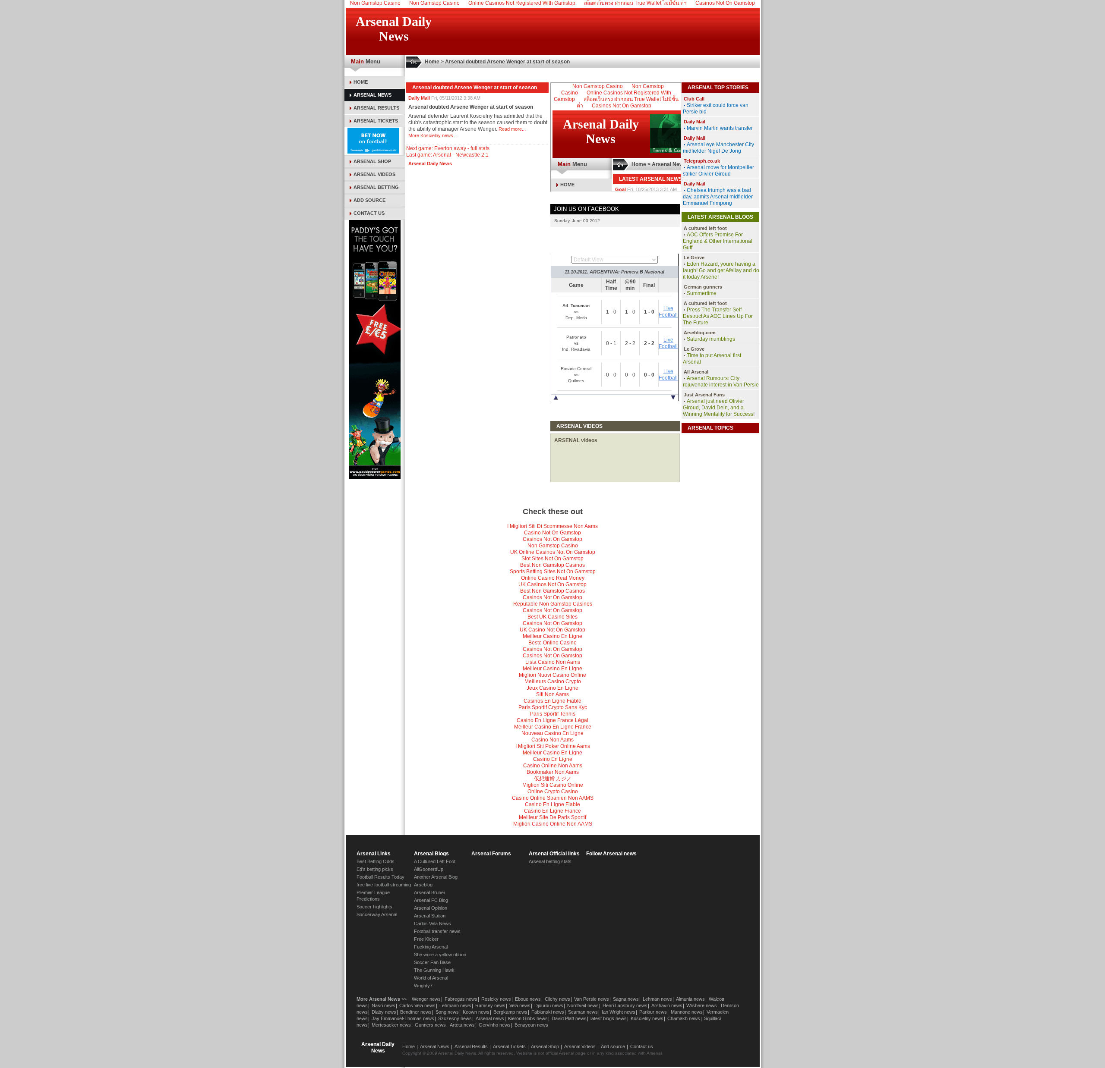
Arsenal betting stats (550, 861)
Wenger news (426, 999)
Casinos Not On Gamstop (552, 539)
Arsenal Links (374, 854)
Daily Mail (419, 98)
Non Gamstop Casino (552, 546)
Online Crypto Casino (552, 791)
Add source (613, 1046)
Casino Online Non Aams (552, 766)
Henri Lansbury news (625, 1005)
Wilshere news (701, 1005)
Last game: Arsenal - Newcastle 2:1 (447, 155)
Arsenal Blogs (431, 854)
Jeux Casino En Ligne (552, 688)
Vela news (519, 1005)
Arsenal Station (429, 915)
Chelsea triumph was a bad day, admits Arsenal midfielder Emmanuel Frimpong (718, 196)
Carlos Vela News (432, 923)
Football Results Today (380, 877)
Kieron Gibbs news (528, 1018)
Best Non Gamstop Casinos (552, 565)
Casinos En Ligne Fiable (552, 701)
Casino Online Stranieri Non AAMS (553, 798)
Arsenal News (434, 1046)
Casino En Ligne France (552, 811)
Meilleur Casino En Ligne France (552, 727)
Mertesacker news (391, 1024)
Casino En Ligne (552, 759)
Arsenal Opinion (430, 908)
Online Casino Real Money (552, 578)
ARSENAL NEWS (372, 94)
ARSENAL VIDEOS (374, 174)
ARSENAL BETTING (376, 187)
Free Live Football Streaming (614, 407)
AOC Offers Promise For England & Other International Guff (717, 241)
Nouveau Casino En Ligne (552, 733)
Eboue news (528, 999)
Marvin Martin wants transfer (720, 128)
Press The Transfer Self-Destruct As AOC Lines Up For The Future (718, 316)
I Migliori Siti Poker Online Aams (552, 746)
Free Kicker (426, 939)
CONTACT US (369, 213)
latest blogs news (608, 1018)
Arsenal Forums (491, 854)
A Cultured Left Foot (434, 861)
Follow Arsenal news (611, 854)
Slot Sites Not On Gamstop (552, 559)
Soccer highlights (374, 906)
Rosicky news (496, 999)
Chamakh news (683, 1018)
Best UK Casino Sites (552, 617)
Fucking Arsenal (431, 946)
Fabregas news (461, 999)
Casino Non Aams (552, 740)
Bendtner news (416, 1012)
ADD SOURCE (369, 200)
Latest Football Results (614, 247)
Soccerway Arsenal (377, 914)
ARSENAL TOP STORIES (718, 88)
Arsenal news (490, 1018)
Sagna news (626, 999)
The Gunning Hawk (434, 970)
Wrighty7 (423, 985)
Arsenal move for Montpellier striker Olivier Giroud (718, 170)
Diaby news (384, 1012)
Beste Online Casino (552, 643)
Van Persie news (591, 999)
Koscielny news (647, 1018)
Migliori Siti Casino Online (552, 785)
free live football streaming (384, 884)
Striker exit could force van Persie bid (715, 108)
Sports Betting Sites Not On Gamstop (553, 572)
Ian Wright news (618, 1012)
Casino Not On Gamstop (552, 533)
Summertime (702, 293)
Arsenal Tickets (509, 1046)
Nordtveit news (583, 1005)
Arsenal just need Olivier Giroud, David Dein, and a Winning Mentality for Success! (719, 407)
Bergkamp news (510, 1012)
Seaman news (583, 1012)
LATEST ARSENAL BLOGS (720, 217)
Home (432, 62)
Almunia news (690, 999)
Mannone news (687, 1012)
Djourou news (548, 1005)
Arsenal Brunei (429, 892)
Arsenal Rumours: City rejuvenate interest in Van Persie (721, 381)
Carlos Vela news (417, 1005)
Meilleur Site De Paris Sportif (552, 817)
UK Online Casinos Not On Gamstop (552, 552)
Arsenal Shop (545, 1046)
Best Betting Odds (376, 861)
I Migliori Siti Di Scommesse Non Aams (552, 526)
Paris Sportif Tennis (552, 714)
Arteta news (462, 1024)
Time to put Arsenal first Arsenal (712, 358)
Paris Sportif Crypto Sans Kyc (552, 707)
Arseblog (423, 884)
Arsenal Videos (580, 1046)
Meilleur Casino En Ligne (552, 636)
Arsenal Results (471, 1046)
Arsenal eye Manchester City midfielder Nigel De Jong (718, 147)
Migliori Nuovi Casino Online (552, 675)
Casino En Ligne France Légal (552, 720)
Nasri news (383, 1005)
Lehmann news (455, 1005)
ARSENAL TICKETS (376, 120)
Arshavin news (666, 1005)
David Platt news (569, 1018)
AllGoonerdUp (428, 869)
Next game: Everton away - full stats (447, 148)
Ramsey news (490, 1005)
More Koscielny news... (432, 135)
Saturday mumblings (711, 339)
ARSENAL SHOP (372, 161)
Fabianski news (547, 1012)
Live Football (668, 311)
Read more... (512, 129)
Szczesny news (455, 1018)
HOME (361, 82)
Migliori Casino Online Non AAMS (552, 824)
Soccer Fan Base (432, 962)
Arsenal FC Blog (431, 900)
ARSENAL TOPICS (710, 428)
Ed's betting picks (375, 869)
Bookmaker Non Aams (553, 772)
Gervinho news (495, 1024)
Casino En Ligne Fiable (552, 804)
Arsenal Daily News (430, 163)
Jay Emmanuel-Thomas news (403, 1018)
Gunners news (430, 1024)
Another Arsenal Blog (436, 877)
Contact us (641, 1046)
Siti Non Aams (552, 694)
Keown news (476, 1012)
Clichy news (557, 999)
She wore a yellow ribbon (440, 954)
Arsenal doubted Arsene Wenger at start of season (507, 62)
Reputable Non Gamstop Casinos (552, 604)
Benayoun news (531, 1024)
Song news (447, 1012)
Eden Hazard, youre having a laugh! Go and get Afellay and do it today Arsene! (721, 270)
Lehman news (657, 999)
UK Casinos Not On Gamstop (552, 584)
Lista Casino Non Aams (552, 662)
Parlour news (653, 1012)
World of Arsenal (431, 977)
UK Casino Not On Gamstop (552, 630)
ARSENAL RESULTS (376, 107)
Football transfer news (437, 931)
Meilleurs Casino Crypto (552, 681)
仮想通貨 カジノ (552, 779)
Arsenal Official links (554, 854)
